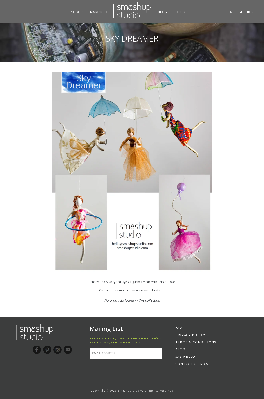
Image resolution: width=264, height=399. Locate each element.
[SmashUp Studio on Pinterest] (47, 350)
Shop (76, 12)
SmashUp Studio (130, 390)
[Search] (241, 11)
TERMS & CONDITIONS (195, 342)
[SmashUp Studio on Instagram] (57, 350)
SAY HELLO (185, 356)
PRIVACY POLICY (190, 335)
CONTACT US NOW (192, 364)
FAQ (179, 327)
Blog (162, 12)
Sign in (231, 12)
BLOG (180, 349)
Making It (99, 12)
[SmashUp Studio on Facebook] (37, 350)
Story (180, 12)
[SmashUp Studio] (132, 17)
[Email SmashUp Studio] (68, 350)
